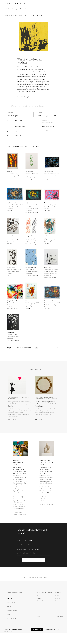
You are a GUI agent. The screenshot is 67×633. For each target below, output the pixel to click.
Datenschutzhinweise (50, 629)
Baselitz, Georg (19, 120)
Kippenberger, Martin (48, 126)
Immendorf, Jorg (20, 126)
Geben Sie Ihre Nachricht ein (28, 550)
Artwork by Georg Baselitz (25, 97)
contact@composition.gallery (14, 593)
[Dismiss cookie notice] (58, 630)
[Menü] (61, 3)
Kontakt (39, 604)
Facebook (58, 595)
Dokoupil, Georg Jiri (47, 122)
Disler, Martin (45, 120)
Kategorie (10, 112)
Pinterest (57, 598)
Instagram (58, 593)
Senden (33, 560)
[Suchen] (61, 9)
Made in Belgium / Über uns (44, 593)
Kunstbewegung (25, 15)
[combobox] (33, 9)
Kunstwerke (40, 601)
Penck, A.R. (18, 135)
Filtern (40, 112)
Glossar (14, 15)
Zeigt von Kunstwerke (19, 348)
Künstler (39, 598)
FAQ (38, 595)
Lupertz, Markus (19, 131)
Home (6, 15)
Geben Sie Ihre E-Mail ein (26, 541)
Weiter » (58, 348)
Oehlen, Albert (46, 131)
